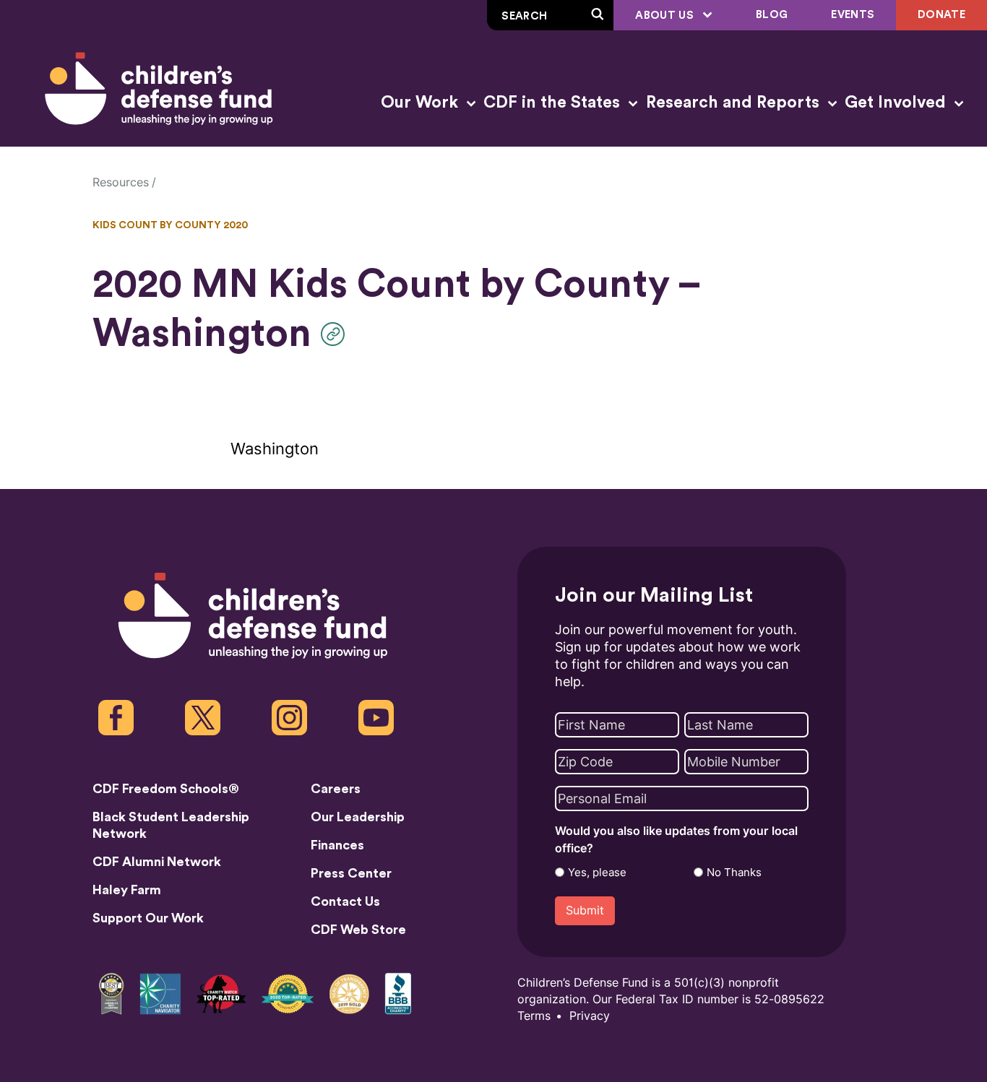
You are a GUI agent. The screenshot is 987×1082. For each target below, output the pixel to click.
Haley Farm (126, 889)
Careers (336, 788)
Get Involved (897, 103)
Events (852, 14)
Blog (772, 14)
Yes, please (597, 872)
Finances (337, 845)
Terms (534, 1016)
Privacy (589, 1016)
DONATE (941, 14)
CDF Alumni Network (156, 861)
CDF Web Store (358, 929)
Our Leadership (358, 816)
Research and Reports (735, 103)
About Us (666, 15)
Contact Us (345, 901)
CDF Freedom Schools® (165, 788)
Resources (120, 182)
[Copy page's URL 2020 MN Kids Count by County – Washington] (336, 334)
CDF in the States (553, 103)
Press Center (351, 873)
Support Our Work (148, 918)
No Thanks (734, 872)
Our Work (421, 103)
